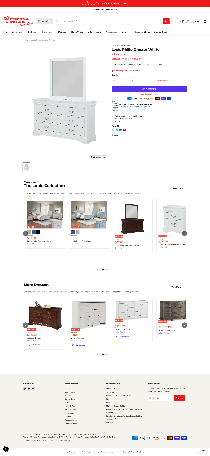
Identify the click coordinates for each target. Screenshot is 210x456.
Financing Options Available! (127, 70)
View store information (122, 122)
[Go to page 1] (103, 269)
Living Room (18, 32)
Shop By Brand (160, 32)
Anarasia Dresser (122, 329)
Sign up (179, 398)
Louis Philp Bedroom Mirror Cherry (130, 245)
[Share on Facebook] (113, 130)
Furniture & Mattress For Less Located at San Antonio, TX (43, 437)
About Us (110, 392)
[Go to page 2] (105, 269)
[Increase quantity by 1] (133, 80)
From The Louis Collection (122, 46)
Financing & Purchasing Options (119, 395)
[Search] (166, 21)
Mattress (62, 32)
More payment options (149, 95)
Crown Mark (119, 54)
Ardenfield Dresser (166, 330)
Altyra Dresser (77, 338)
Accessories (111, 32)
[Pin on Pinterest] (124, 130)
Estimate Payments (141, 107)
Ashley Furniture (33, 341)
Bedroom (32, 32)
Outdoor (126, 32)
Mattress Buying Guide (115, 406)
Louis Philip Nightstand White (171, 244)
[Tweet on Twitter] (116, 130)
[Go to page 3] (107, 269)
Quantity (115, 75)
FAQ (108, 402)
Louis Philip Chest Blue (81, 241)
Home (5, 32)
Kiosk (108, 399)
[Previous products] (25, 233)
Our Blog (110, 422)
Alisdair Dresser (34, 338)
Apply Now (126, 107)
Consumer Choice (142, 32)
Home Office (77, 32)
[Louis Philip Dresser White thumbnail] (26, 167)
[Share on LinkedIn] (120, 130)
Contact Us (110, 388)
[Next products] (184, 233)
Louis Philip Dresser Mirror (39, 241)
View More (176, 188)
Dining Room (48, 32)
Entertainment (94, 32)
